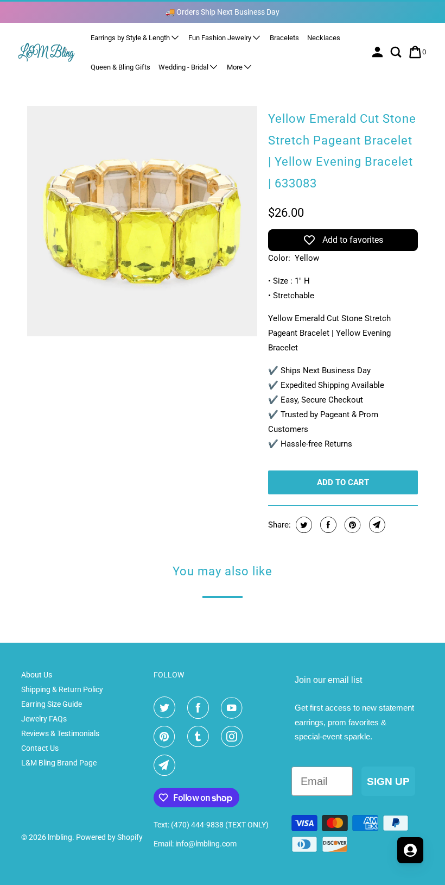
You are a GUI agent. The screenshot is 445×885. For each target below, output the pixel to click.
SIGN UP (388, 781)
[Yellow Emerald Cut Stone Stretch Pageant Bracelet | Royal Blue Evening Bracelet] (142, 221)
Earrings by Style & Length (131, 38)
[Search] (397, 52)
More (235, 67)
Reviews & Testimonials (60, 733)
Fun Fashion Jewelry (220, 38)
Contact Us (40, 748)
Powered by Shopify (109, 837)
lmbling (60, 837)
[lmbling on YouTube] (234, 708)
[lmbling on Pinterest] (167, 737)
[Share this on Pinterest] (351, 525)
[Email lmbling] (167, 765)
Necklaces (323, 38)
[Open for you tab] (410, 850)
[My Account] (378, 52)
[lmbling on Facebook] (200, 708)
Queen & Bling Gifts (120, 67)
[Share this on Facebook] (326, 525)
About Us (36, 674)
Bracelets (284, 38)
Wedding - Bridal (184, 67)
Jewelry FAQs (44, 718)
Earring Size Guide (51, 704)
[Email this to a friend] (375, 525)
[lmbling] (47, 52)
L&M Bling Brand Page (59, 762)
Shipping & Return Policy (62, 689)
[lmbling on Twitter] (167, 708)
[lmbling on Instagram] (234, 737)
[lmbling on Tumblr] (200, 737)
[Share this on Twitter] (302, 525)
